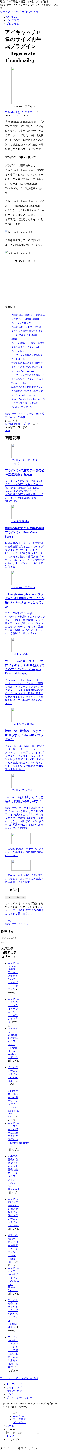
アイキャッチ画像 (15, 417)
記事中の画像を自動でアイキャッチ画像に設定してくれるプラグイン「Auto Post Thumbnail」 (28, 391)
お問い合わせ (14, 1391)
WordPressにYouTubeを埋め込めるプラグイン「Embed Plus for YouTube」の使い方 (28, 319)
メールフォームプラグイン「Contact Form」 (13, 1074)
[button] (37, 112)
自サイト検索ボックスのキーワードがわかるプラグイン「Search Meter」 (13, 1313)
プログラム (19, 1422)
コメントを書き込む (15, 897)
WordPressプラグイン (17, 413)
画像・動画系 (36, 413)
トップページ (14, 1384)
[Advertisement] (25, 283)
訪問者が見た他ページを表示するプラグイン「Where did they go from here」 (13, 1103)
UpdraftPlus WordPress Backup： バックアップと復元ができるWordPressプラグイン (28, 403)
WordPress (18, 1416)
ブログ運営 (19, 1419)
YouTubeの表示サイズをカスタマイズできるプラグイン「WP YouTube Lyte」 (27, 347)
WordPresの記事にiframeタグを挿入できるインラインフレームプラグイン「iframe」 (13, 1212)
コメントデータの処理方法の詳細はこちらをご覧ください (24, 910)
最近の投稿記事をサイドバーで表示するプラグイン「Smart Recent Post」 (13, 1248)
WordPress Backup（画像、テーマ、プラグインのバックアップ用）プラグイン (13, 976)
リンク (10, 1394)
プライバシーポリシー (19, 1397)
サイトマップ (14, 1387)
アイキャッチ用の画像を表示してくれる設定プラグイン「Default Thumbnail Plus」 (28, 379)
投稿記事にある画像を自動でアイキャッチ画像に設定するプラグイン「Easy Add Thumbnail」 (28, 367)
